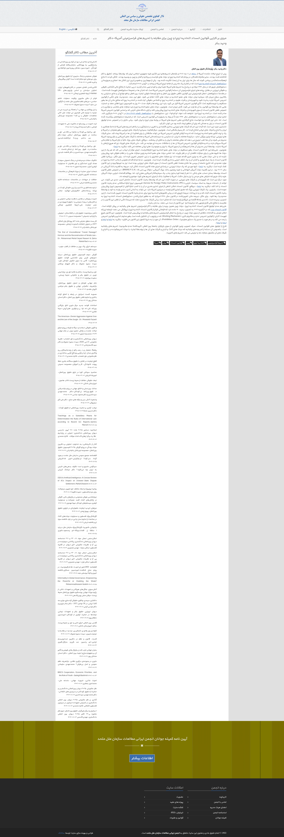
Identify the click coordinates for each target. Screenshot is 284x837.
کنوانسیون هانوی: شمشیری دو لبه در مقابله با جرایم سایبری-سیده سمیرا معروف (77, 632)
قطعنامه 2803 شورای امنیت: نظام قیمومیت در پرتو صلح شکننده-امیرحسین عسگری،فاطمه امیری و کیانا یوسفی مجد (77, 570)
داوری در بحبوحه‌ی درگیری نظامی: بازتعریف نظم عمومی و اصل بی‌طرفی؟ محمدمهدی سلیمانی (77, 664)
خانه (95, 38)
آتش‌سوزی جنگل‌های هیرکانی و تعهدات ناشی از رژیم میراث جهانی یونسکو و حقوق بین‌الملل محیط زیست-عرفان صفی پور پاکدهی (77, 592)
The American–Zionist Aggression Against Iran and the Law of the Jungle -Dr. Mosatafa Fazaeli (77, 319)
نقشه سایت (178, 807)
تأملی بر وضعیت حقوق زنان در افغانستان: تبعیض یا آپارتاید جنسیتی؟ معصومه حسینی (77, 215)
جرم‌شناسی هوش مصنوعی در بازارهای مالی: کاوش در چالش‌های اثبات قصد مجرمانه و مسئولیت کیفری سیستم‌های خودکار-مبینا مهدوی (77, 500)
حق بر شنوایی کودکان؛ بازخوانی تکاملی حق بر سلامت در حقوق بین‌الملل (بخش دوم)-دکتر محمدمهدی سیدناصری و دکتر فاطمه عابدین (77, 137)
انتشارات (206, 29)
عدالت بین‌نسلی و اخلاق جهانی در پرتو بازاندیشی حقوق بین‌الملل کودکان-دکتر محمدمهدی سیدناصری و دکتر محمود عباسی (77, 391)
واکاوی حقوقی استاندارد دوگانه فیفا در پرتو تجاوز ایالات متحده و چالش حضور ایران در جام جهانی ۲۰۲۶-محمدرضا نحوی (77, 330)
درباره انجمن (176, 29)
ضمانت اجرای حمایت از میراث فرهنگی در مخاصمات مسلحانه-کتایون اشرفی (77, 173)
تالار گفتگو (108, 29)
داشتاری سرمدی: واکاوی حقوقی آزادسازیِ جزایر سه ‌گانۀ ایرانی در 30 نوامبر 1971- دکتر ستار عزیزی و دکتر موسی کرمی (77, 603)
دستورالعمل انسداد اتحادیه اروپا (212, 83)
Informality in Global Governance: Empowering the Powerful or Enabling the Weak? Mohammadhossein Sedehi (77, 581)
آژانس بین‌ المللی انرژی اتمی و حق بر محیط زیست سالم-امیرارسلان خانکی (77, 624)
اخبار (220, 29)
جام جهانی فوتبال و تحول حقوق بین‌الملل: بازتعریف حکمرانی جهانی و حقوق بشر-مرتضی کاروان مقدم (77, 286)
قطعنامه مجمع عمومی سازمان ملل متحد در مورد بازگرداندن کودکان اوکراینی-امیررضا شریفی (77, 458)
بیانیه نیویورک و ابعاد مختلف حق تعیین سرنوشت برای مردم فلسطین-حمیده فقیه (77, 490)
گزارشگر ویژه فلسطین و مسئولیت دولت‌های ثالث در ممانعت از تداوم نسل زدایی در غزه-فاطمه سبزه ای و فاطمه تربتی (77, 519)
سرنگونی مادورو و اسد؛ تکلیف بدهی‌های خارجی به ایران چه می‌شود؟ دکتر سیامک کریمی (77, 469)
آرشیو (192, 29)
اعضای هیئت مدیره (218, 807)
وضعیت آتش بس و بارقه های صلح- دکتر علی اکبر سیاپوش (77, 401)
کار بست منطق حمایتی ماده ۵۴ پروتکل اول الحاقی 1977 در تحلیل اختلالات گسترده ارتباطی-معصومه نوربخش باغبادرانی (77, 224)
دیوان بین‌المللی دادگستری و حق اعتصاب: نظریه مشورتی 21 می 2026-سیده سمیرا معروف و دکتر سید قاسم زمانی (77, 342)
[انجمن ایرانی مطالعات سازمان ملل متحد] (142, 12)
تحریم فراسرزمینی (216, 242)
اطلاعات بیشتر (142, 758)
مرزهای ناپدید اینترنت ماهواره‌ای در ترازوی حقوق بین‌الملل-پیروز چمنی (77, 510)
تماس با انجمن (157, 29)
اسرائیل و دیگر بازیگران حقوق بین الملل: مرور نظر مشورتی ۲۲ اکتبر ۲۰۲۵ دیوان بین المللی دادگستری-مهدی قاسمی (77, 714)
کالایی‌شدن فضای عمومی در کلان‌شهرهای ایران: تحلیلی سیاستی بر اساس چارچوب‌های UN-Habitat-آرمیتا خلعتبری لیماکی (77, 90)
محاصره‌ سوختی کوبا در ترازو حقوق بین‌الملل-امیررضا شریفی (77, 374)
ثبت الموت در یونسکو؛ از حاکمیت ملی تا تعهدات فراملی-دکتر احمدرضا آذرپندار (77, 125)
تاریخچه (222, 797)
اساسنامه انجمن (219, 812)
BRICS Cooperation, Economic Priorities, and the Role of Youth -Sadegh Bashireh (77, 674)
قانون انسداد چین (218, 209)
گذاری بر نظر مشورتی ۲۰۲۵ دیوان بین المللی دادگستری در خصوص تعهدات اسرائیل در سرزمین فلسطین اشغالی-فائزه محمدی (77, 703)
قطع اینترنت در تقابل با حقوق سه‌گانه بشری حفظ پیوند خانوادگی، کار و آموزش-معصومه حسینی (77, 364)
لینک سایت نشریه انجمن (131, 29)
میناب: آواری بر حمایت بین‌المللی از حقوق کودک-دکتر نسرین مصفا (77, 409)
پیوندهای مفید (176, 802)
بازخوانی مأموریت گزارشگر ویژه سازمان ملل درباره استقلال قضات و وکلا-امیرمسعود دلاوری (77, 530)
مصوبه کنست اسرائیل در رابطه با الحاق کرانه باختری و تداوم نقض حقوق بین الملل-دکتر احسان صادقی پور (77, 297)
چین (188, 242)
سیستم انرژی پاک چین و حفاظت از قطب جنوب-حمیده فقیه (77, 248)
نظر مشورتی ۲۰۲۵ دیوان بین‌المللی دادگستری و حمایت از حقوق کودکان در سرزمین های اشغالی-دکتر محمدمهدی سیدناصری (77, 691)
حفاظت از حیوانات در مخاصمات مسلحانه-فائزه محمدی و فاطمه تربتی (77, 181)
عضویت (179, 797)
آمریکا (156, 242)
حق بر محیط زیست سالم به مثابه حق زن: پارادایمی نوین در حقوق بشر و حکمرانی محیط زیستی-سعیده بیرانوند (77, 275)
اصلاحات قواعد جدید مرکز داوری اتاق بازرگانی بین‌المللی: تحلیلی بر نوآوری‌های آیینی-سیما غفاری (77, 308)
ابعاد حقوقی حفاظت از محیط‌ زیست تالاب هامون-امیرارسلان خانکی (77, 382)
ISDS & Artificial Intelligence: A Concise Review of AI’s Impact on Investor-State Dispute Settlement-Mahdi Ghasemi (77, 481)
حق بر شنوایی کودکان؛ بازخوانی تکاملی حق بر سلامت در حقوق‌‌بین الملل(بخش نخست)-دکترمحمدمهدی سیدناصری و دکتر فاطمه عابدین (77, 151)
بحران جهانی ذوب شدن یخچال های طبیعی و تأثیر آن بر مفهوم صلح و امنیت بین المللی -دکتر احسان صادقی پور (77, 653)
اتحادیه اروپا (199, 242)
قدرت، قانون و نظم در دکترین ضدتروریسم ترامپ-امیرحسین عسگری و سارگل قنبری (77, 642)
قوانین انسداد (176, 242)
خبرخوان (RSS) (177, 812)
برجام (193, 73)
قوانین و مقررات (176, 817)
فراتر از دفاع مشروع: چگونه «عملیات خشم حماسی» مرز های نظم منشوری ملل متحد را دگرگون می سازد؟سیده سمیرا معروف (77, 101)
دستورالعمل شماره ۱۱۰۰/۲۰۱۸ (138, 113)
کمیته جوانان (220, 817)
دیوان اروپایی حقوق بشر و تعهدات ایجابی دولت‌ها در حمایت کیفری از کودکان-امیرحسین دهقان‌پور (77, 614)
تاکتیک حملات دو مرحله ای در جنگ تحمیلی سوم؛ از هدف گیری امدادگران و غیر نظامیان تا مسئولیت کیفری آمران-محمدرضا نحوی (77, 163)
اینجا (116, 146)
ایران (164, 242)
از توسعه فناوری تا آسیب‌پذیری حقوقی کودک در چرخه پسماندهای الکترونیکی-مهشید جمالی (77, 190)
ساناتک (61, 833)
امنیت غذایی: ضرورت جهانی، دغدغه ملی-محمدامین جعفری (77, 682)
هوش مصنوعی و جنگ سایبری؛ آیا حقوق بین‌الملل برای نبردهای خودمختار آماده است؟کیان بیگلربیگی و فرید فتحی (77, 79)
